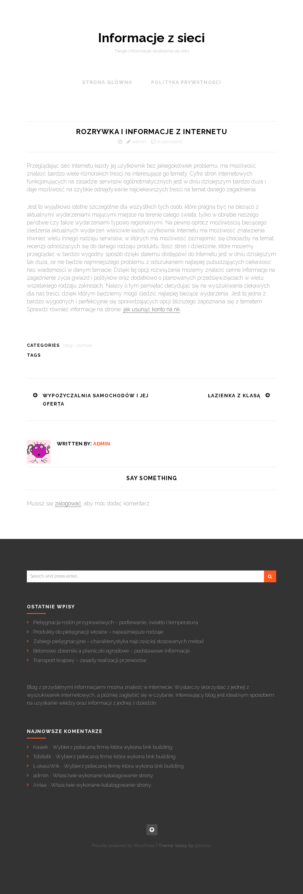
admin (139, 141)
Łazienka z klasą (234, 395)
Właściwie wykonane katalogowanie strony (103, 775)
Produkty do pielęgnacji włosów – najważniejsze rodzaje (98, 632)
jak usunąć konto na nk (151, 309)
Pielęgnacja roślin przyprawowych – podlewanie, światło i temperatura (115, 622)
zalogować (68, 503)
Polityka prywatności (186, 82)
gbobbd (203, 845)
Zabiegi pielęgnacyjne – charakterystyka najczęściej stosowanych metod (118, 641)
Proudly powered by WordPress (123, 845)
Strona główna (107, 82)
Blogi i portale (77, 345)
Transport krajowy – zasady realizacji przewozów (89, 660)
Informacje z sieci (151, 38)
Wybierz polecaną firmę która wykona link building (112, 747)
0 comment (169, 141)
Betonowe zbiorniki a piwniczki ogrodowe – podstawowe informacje (111, 651)
